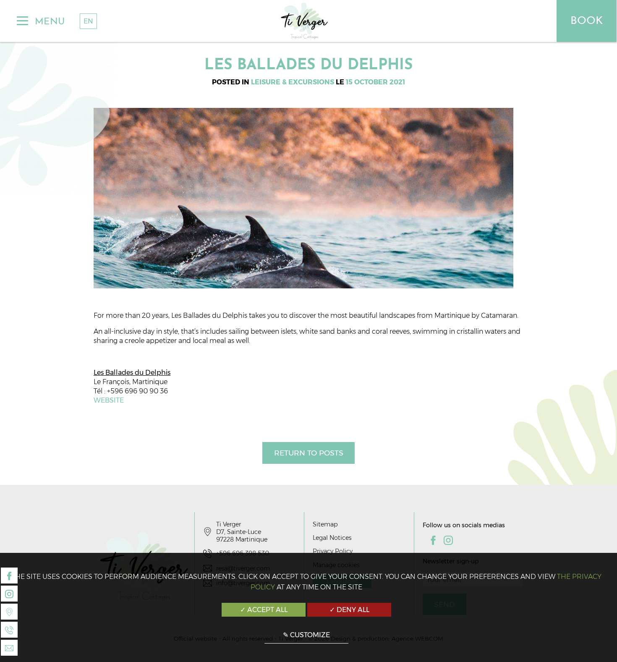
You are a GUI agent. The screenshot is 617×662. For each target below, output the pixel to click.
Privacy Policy (333, 551)
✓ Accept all (264, 610)
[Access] (9, 612)
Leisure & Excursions (292, 82)
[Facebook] (9, 576)
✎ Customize (306, 635)
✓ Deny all (349, 610)
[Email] (9, 648)
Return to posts (308, 452)
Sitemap (325, 524)
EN (88, 21)
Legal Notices (332, 538)
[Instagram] (9, 594)
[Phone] (9, 630)
